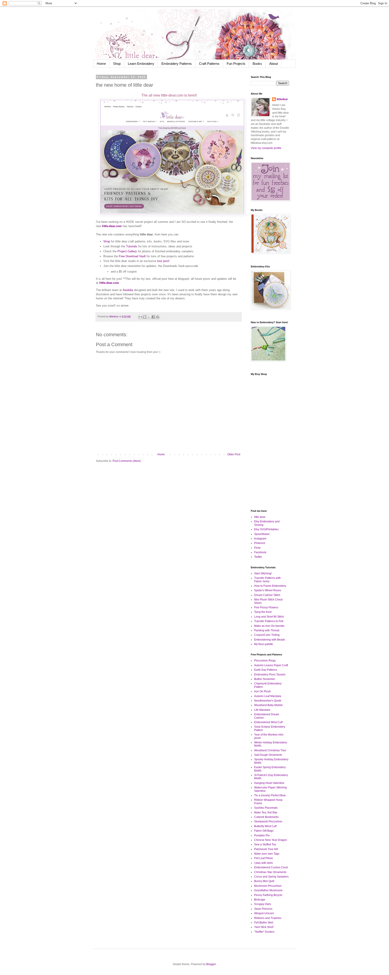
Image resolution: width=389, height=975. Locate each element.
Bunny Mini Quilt (264, 881)
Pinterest (259, 543)
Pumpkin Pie (262, 835)
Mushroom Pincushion (268, 885)
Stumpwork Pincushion (268, 821)
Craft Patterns (209, 63)
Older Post (233, 454)
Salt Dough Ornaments (268, 754)
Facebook (260, 552)
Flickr (257, 547)
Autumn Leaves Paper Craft (271, 665)
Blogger (211, 964)
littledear (282, 99)
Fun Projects (236, 63)
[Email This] (140, 317)
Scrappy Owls (262, 904)
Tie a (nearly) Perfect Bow (270, 795)
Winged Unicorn (264, 913)
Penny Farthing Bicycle (268, 895)
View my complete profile (266, 148)
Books (257, 63)
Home (101, 63)
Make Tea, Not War (265, 812)
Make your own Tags (266, 853)
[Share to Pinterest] (157, 317)
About (273, 63)
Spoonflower (262, 534)
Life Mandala (262, 709)
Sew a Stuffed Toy (265, 844)
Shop (117, 63)
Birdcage (259, 899)
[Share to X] (149, 317)
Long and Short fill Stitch (269, 616)
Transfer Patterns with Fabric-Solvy (267, 579)
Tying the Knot (262, 612)
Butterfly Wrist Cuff (265, 826)
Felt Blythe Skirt (263, 922)
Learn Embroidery (141, 63)
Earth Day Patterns (265, 669)
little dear (259, 517)
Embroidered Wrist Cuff (268, 722)
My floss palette (263, 644)
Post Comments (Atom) (127, 461)
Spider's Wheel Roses (267, 590)
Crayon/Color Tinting (267, 634)
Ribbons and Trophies (267, 918)
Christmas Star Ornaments (270, 872)
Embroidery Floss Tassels (269, 674)
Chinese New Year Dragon (270, 840)
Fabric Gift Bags (264, 830)
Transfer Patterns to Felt (268, 621)
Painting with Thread (266, 630)
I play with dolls (263, 862)
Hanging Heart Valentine (269, 783)
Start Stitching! (263, 573)
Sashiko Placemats (266, 807)
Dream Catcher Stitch (267, 595)
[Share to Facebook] (153, 317)
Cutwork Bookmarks (266, 817)
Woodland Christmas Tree (270, 750)
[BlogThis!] (144, 317)
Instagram (260, 538)
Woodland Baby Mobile (268, 705)
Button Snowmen (264, 679)
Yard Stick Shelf (263, 927)
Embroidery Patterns (176, 63)
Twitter (258, 556)
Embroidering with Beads (269, 639)
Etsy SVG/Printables (266, 529)
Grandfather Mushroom (268, 890)
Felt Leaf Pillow (263, 858)
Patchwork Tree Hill (266, 849)
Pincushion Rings (265, 660)
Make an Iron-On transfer (269, 625)
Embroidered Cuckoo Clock (271, 867)
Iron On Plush (262, 691)
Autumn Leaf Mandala (267, 696)
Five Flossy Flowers (266, 607)
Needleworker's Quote (267, 700)
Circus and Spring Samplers (271, 876)
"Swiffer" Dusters (264, 931)
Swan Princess (263, 908)
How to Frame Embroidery (270, 585)
